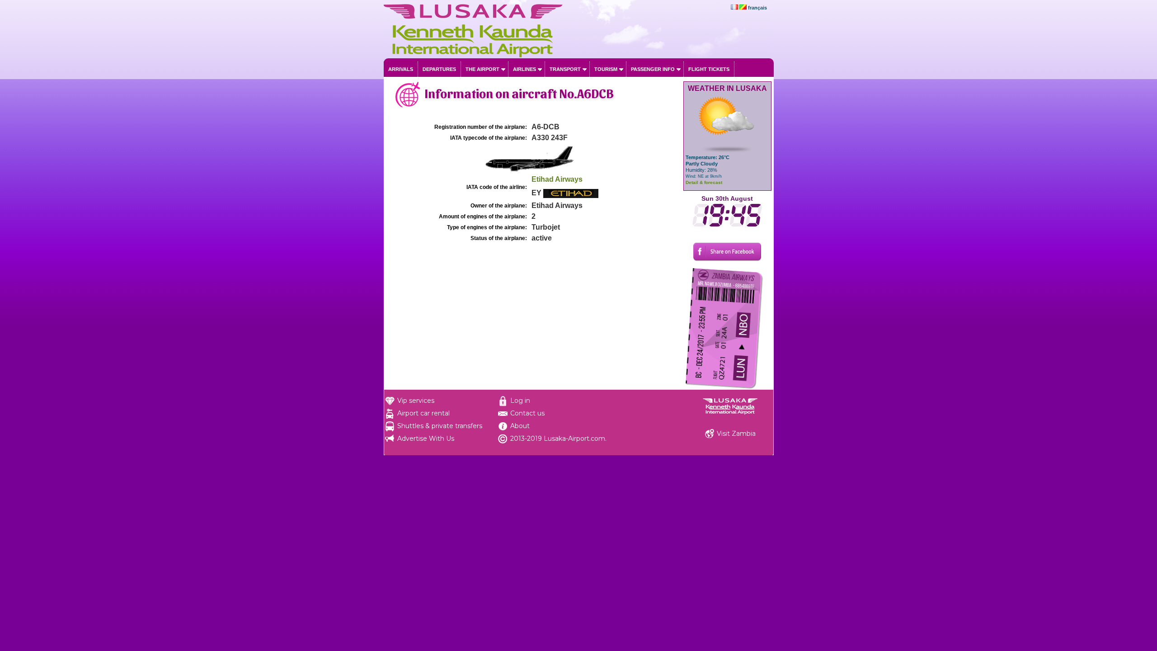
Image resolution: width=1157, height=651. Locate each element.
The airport (482, 69)
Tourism (605, 69)
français (757, 7)
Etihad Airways (557, 179)
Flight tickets (708, 69)
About (520, 426)
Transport (565, 69)
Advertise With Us (425, 438)
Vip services (415, 400)
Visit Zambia (736, 433)
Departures (439, 69)
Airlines (524, 69)
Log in (520, 400)
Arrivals (400, 69)
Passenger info (653, 69)
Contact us (527, 413)
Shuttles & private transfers (439, 426)
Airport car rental (423, 413)
